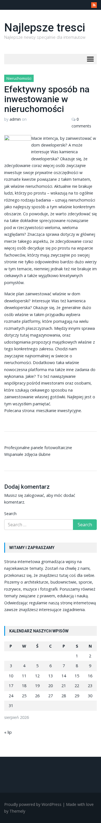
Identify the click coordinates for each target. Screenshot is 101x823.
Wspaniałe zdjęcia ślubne (27, 454)
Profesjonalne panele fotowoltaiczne (38, 447)
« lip (8, 732)
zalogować (34, 495)
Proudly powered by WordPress (32, 804)
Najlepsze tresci (44, 27)
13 (50, 675)
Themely (17, 811)
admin (15, 119)
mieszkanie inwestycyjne (58, 410)
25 (24, 695)
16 (90, 675)
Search (10, 513)
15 (77, 675)
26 (37, 695)
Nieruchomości (18, 78)
